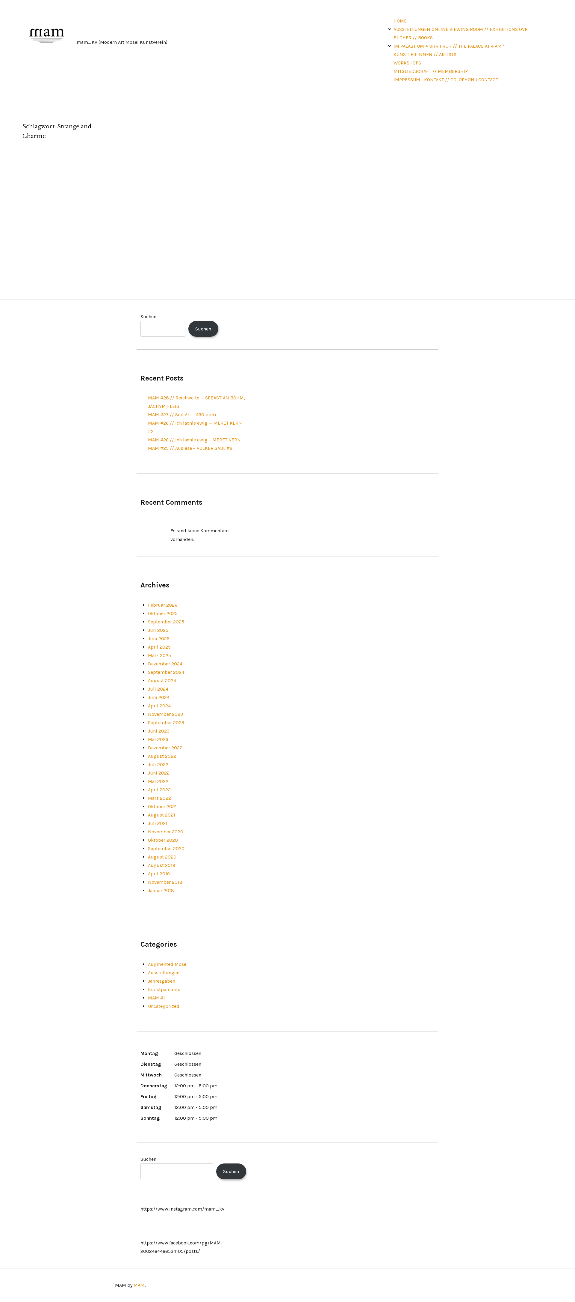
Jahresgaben (161, 981)
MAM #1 (156, 998)
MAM (139, 1285)
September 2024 (166, 672)
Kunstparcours (164, 989)
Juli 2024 (158, 689)
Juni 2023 (159, 731)
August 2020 (162, 857)
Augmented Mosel (168, 964)
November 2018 (165, 882)
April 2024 (159, 706)
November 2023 (165, 714)
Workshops (407, 63)
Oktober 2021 (162, 806)
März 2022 (159, 798)
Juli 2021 (157, 823)
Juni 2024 (159, 697)
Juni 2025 (159, 638)
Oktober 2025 (163, 613)
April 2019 (159, 873)
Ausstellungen (163, 972)
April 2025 (159, 647)
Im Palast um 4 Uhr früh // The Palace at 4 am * (449, 46)
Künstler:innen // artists (425, 54)
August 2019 (161, 865)
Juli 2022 (158, 764)
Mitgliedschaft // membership (431, 71)
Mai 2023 (158, 739)
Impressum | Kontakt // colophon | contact (446, 79)
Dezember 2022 (165, 748)
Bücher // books (413, 37)
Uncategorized (163, 1006)
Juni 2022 (159, 773)
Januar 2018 (161, 890)
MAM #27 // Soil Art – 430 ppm (182, 414)
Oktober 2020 (163, 840)
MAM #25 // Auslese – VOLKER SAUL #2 (190, 448)
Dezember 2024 (165, 664)
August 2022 (162, 756)
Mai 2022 (158, 781)
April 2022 (159, 790)
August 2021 (161, 815)
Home (400, 21)
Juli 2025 (158, 630)
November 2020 (165, 832)
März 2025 (159, 655)
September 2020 (166, 848)
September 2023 (166, 722)
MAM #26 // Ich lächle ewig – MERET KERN (194, 440)
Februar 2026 (162, 605)
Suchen (148, 316)
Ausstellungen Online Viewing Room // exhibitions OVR (461, 29)
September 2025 (166, 622)
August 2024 (162, 680)
